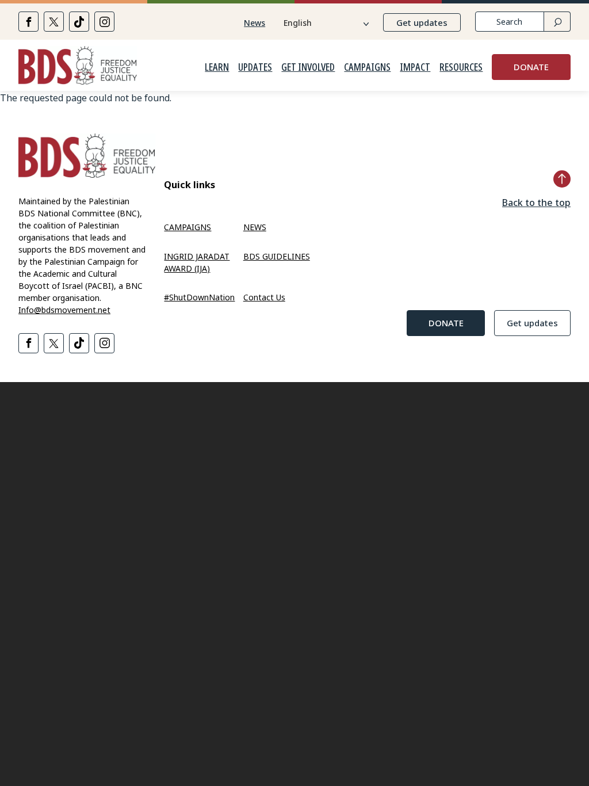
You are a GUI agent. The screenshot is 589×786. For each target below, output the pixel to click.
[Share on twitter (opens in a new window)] (54, 22)
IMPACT (415, 67)
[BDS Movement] (77, 67)
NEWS (254, 227)
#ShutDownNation (199, 297)
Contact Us (264, 297)
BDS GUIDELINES (276, 256)
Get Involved (308, 67)
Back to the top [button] (536, 202)
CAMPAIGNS (367, 67)
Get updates (422, 22)
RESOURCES (461, 67)
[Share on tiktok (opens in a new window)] (79, 22)
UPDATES (255, 67)
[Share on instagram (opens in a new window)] (104, 22)
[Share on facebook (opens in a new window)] (28, 22)
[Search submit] (557, 22)
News (254, 22)
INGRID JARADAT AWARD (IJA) (197, 262)
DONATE (531, 67)
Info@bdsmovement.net (64, 309)
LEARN (217, 67)
